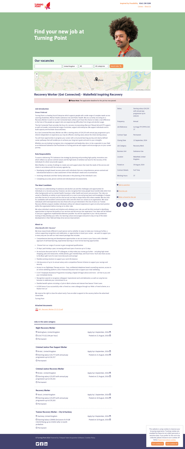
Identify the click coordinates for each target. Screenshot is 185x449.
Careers (140, 6)
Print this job (123, 191)
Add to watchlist (124, 185)
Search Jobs (115, 66)
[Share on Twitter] (124, 204)
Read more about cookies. (167, 440)
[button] (96, 79)
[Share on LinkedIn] (131, 204)
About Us (148, 6)
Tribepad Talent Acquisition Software (71, 438)
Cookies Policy (90, 438)
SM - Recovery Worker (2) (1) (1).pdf (51, 309)
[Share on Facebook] (118, 204)
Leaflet (132, 90)
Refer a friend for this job (127, 197)
